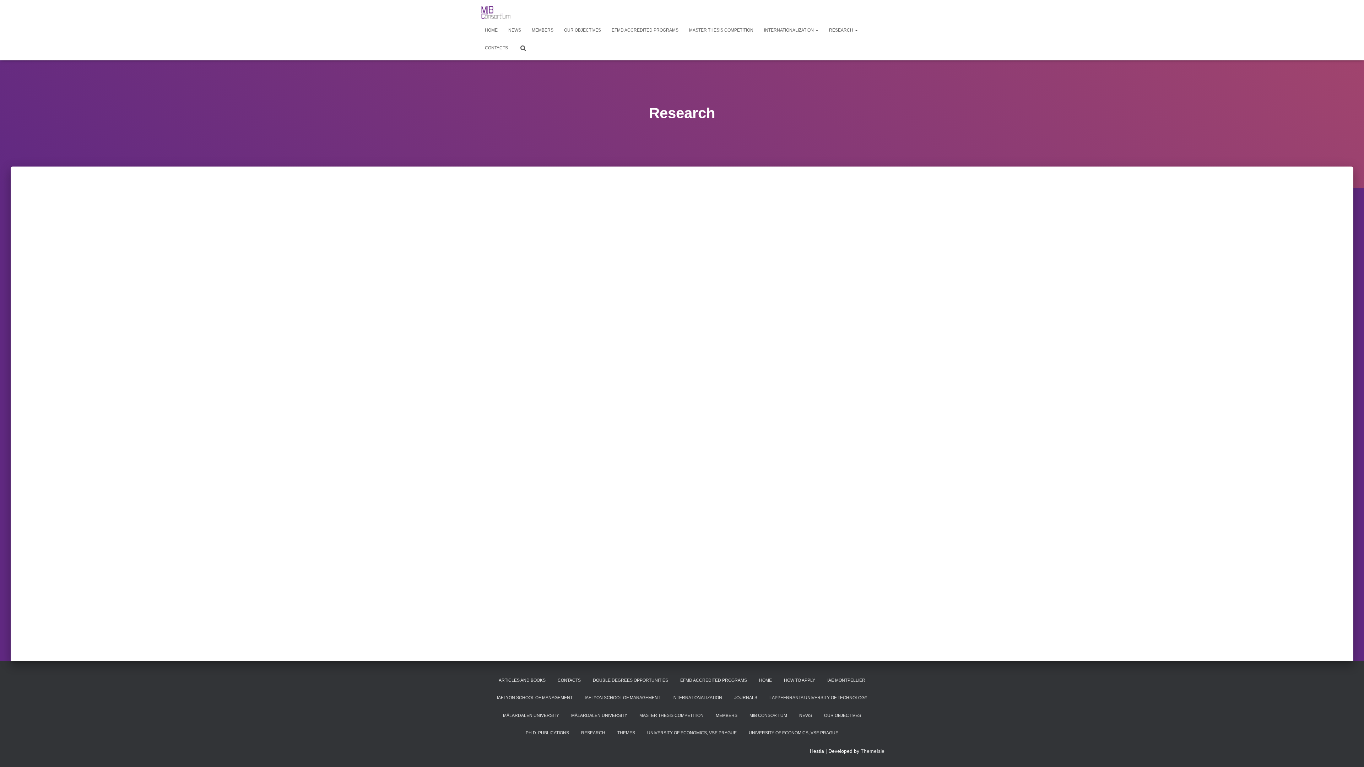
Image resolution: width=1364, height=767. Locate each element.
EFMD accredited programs (645, 30)
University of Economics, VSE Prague (692, 732)
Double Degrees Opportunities (630, 680)
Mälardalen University (531, 715)
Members (542, 30)
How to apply (799, 680)
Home (491, 30)
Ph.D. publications (547, 732)
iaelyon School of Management (535, 697)
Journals (745, 697)
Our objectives (582, 30)
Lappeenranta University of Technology (818, 697)
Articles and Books (522, 680)
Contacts (496, 47)
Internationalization (789, 30)
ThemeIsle (872, 751)
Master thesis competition (721, 30)
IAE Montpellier (846, 680)
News (514, 30)
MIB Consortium (768, 715)
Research (841, 30)
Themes (626, 732)
